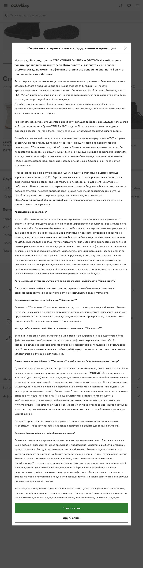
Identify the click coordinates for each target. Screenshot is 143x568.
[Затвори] (125, 48)
